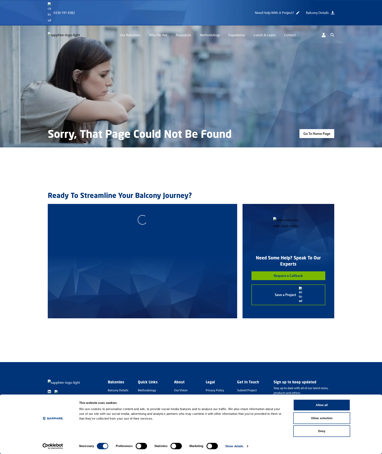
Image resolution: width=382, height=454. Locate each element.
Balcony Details (317, 13)
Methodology (210, 35)
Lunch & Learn (264, 35)
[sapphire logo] (71, 36)
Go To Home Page (316, 134)
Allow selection (322, 418)
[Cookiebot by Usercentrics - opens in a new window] (52, 446)
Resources (183, 35)
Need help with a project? (274, 13)
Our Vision (181, 390)
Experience (237, 35)
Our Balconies (130, 35)
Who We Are (158, 35)
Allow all (322, 405)
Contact (290, 35)
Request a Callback (288, 276)
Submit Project (247, 390)
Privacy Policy (215, 390)
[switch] (141, 446)
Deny (321, 431)
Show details (234, 446)
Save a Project (285, 295)
